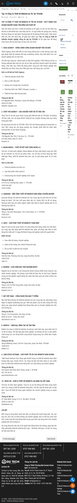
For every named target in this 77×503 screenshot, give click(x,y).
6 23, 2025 (64, 92)
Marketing (63, 47)
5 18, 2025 (71, 92)
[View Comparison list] (62, 3)
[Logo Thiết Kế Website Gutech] (13, 3)
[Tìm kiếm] (72, 20)
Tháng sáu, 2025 (62, 60)
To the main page (9, 439)
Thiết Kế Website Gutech (15, 501)
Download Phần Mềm (66, 41)
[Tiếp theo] (76, 10)
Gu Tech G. (65, 134)
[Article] (27, 17)
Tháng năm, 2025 (62, 63)
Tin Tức (22, 17)
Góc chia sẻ (62, 35)
